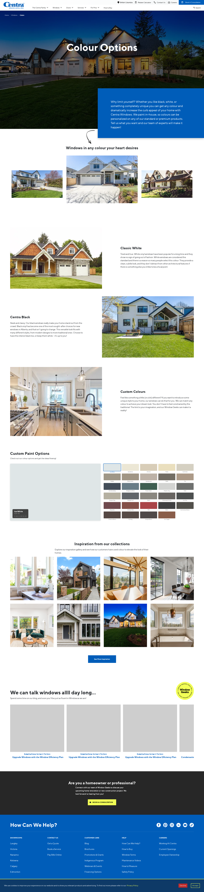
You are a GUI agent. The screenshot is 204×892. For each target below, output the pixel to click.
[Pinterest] (165, 825)
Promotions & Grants (94, 855)
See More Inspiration (102, 659)
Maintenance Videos (131, 860)
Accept (195, 885)
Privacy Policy (132, 885)
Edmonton (15, 872)
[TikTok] (192, 825)
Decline (183, 885)
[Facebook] (159, 825)
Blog (87, 843)
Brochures (89, 849)
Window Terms (129, 855)
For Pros (94, 8)
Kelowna (14, 860)
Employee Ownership (169, 855)
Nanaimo (14, 855)
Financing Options (93, 872)
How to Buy (108, 8)
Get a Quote (53, 843)
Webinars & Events (93, 866)
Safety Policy (128, 872)
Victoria (13, 849)
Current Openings (167, 849)
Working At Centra (167, 843)
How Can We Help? (131, 843)
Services (81, 8)
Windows (56, 8)
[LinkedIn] (178, 825)
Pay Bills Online (54, 855)
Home (7, 15)
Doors (68, 8)
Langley (13, 843)
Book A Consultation (192, 2)
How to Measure (129, 866)
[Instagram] (172, 825)
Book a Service (54, 849)
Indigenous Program (94, 860)
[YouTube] (185, 825)
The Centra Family (39, 8)
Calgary (13, 866)
